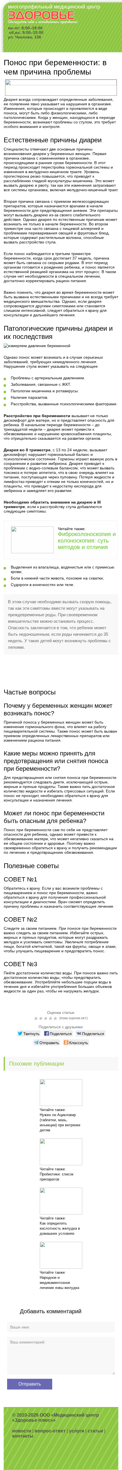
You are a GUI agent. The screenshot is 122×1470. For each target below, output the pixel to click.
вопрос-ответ (50, 1430)
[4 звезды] (51, 1018)
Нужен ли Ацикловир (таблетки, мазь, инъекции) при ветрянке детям (60, 1122)
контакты (22, 1436)
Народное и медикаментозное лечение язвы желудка (59, 1282)
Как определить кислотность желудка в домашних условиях (60, 1228)
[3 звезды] (46, 1018)
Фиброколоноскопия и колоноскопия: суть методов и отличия (87, 540)
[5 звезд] (56, 1018)
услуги (76, 1430)
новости (21, 1430)
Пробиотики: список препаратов (56, 1176)
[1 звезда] (36, 1018)
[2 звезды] (41, 1018)
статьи (95, 1430)
